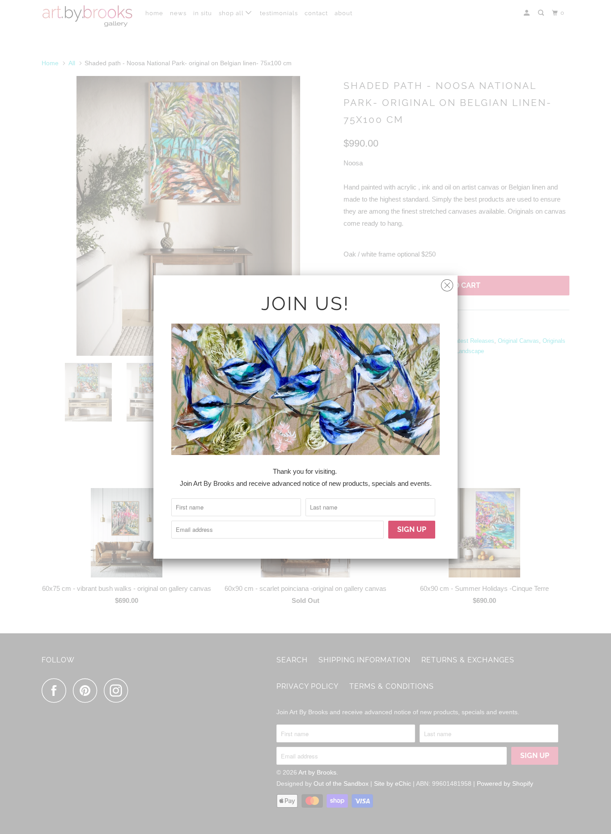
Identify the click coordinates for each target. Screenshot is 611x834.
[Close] (447, 283)
